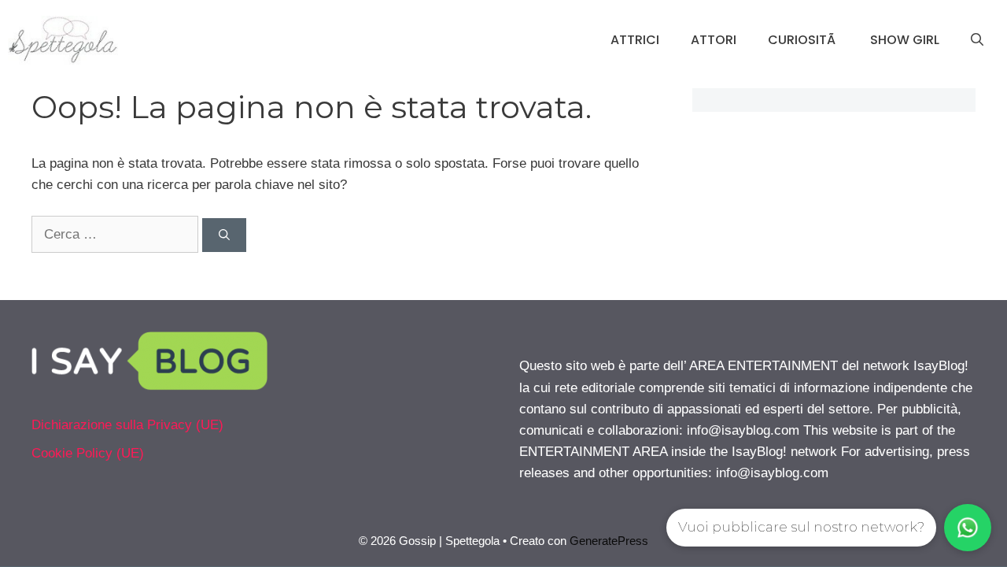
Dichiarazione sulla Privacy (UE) (127, 424)
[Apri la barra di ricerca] (977, 40)
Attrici (634, 40)
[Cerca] (224, 235)
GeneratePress (609, 540)
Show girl (904, 40)
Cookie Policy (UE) (87, 453)
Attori (713, 40)
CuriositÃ (803, 40)
